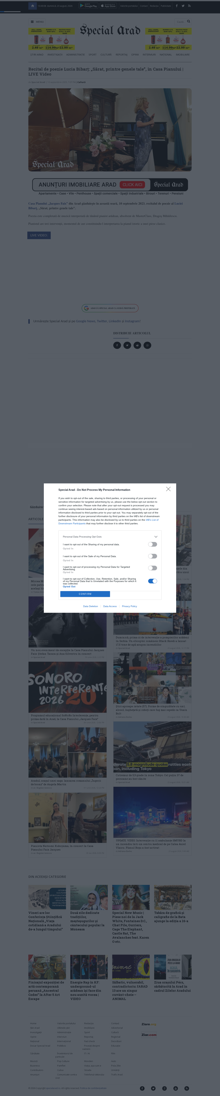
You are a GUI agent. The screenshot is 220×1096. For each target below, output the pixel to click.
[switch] (152, 544)
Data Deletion (90, 606)
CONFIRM (85, 594)
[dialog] (110, 548)
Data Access (110, 606)
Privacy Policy (129, 606)
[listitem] (110, 537)
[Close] (169, 490)
